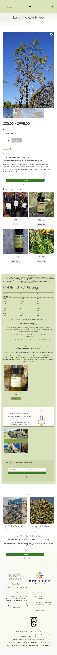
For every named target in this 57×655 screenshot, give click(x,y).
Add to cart (17, 140)
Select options (41, 224)
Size (4, 130)
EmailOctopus (28, 184)
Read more (15, 224)
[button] (51, 34)
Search (50, 6)
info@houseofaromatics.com (29, 331)
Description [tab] (7, 148)
